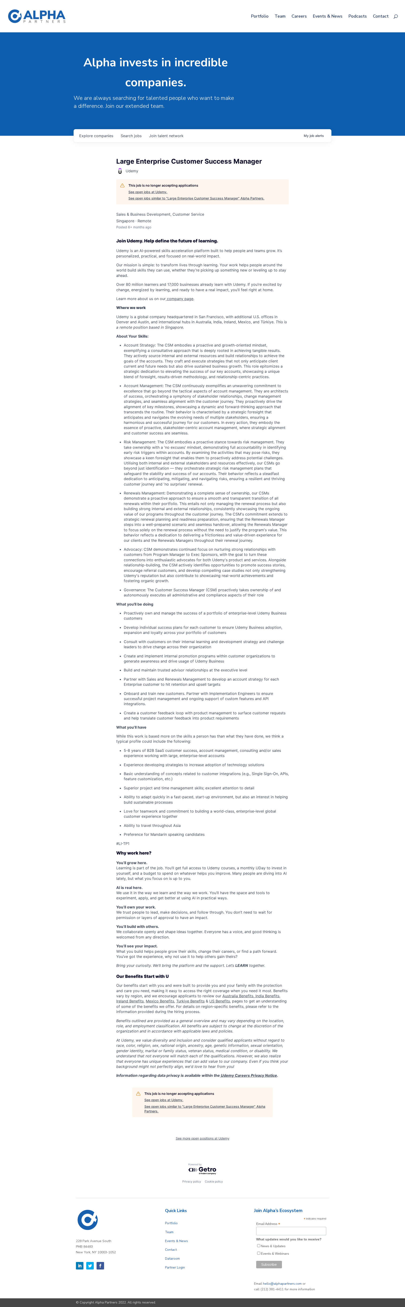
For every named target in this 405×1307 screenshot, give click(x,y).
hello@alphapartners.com (282, 1283)
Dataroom (172, 1258)
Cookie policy (214, 1181)
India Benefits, (267, 996)
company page (179, 298)
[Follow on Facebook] (100, 1265)
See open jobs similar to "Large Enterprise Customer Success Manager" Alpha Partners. (196, 198)
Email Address (268, 1224)
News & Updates (273, 1246)
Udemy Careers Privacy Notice (248, 1075)
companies (96, 135)
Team (280, 17)
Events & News (327, 17)
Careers (299, 17)
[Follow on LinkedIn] (79, 1265)
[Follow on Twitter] (90, 1265)
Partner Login (175, 1267)
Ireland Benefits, (130, 1001)
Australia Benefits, (238, 996)
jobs (131, 135)
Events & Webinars (275, 1253)
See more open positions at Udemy (202, 1138)
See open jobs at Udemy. (147, 192)
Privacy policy (191, 1181)
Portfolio (260, 17)
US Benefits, (220, 1001)
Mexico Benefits (160, 1001)
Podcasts (358, 17)
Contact (381, 17)
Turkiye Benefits (190, 1001)
